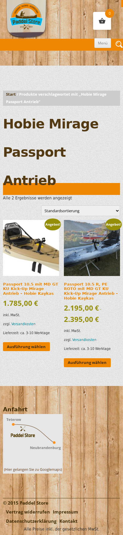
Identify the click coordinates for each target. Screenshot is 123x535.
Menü (102, 43)
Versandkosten (23, 324)
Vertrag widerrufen (28, 512)
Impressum (65, 512)
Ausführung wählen (26, 346)
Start (11, 94)
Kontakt (68, 521)
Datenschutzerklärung (31, 521)
